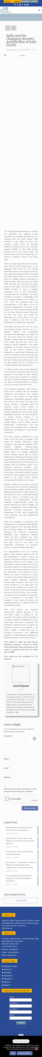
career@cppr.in (13, 952)
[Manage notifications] (36, 1049)
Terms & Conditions (21, 1041)
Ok (13, 1053)
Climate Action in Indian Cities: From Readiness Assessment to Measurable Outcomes (20, 840)
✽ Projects (7, 979)
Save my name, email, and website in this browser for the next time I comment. (20, 790)
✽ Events (6, 985)
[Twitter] (20, 5)
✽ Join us (6, 982)
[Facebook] (18, 5)
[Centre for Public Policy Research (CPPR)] (21, 10)
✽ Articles (6, 969)
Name (6, 759)
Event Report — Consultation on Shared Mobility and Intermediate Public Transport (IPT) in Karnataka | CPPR (20, 864)
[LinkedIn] (25, 5)
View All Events (21, 900)
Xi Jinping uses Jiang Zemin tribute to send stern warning (19, 853)
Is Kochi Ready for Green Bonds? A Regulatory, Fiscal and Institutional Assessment (19, 878)
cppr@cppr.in (13, 949)
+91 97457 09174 (10, 946)
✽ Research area (9, 966)
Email (6, 768)
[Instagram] (27, 5)
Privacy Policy (24, 1053)
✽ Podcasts (7, 976)
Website (7, 777)
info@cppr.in (11, 955)
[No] (39, 1046)
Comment (8, 736)
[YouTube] (22, 5)
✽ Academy (6, 973)
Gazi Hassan (11, 50)
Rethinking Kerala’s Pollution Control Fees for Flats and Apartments (19, 829)
